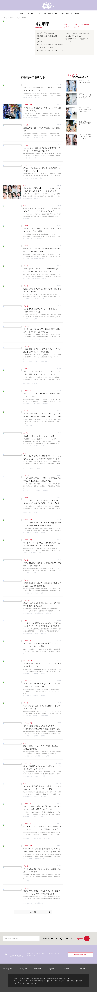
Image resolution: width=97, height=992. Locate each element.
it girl (62, 13)
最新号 (77, 13)
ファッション (22, 13)
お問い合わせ (83, 969)
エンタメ (39, 13)
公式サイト (67, 24)
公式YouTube (77, 27)
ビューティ (31, 13)
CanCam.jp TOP (7, 969)
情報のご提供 (37, 969)
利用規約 (66, 969)
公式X (75, 24)
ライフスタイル (48, 13)
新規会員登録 (81, 954)
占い (71, 13)
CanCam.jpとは (23, 969)
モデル (57, 13)
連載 (67, 13)
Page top (87, 938)
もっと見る (33, 912)
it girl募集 (51, 969)
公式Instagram (85, 24)
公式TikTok (67, 27)
